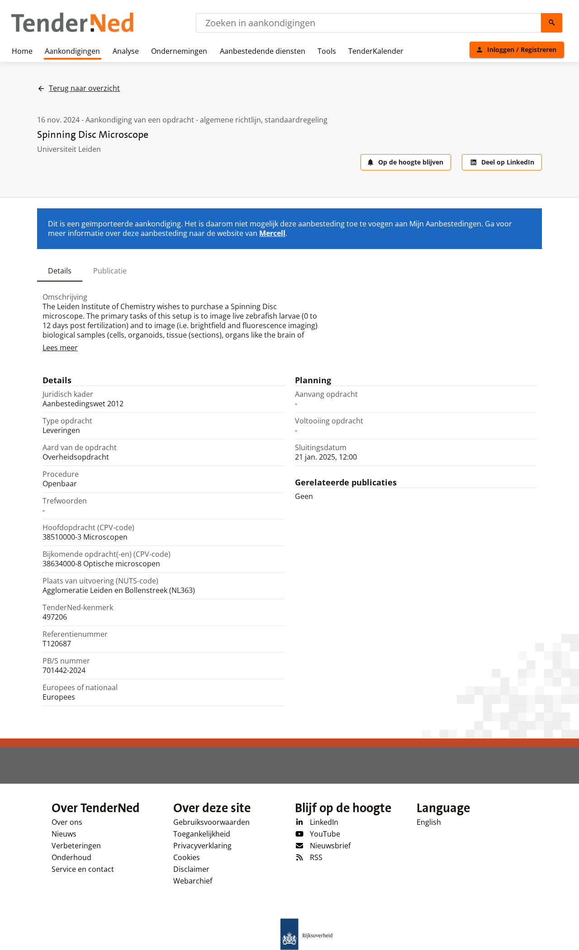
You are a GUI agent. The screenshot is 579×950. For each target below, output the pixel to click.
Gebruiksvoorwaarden (211, 822)
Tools (327, 51)
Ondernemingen (179, 51)
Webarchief (192, 881)
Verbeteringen (76, 846)
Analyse (126, 51)
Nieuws (64, 834)
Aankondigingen (72, 51)
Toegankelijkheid (201, 834)
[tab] (59, 271)
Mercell (272, 233)
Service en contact (83, 869)
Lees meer (60, 348)
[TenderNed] (72, 30)
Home (22, 51)
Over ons (67, 822)
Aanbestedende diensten (262, 51)
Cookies (186, 857)
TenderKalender (375, 51)
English (429, 822)
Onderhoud (71, 857)
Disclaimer (191, 869)
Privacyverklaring (202, 846)
